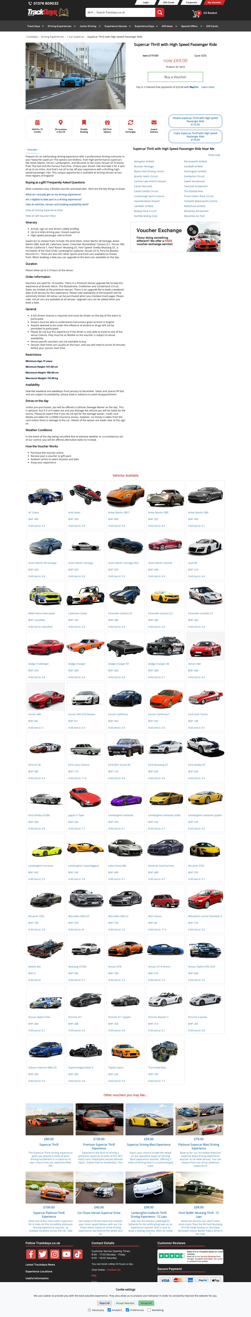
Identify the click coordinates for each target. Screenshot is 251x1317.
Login (146, 2)
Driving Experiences (52, 36)
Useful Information (37, 1278)
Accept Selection (125, 1303)
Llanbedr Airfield (143, 206)
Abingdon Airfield (144, 161)
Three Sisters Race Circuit (198, 196)
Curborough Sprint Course (149, 196)
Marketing (158, 1310)
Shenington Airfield (195, 171)
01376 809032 (46, 3)
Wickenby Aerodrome (196, 211)
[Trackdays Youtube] (66, 1258)
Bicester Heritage (144, 166)
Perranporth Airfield (195, 161)
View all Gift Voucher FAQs (41, 215)
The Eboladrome (193, 191)
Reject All (104, 1303)
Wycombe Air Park (194, 216)
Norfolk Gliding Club (145, 216)
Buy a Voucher (175, 77)
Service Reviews (208, 1256)
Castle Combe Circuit (146, 191)
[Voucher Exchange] (175, 237)
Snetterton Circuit (194, 176)
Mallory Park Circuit (145, 211)
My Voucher (214, 2)
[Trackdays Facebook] (31, 1258)
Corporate (191, 2)
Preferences (137, 1310)
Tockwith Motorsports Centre (200, 201)
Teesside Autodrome (196, 186)
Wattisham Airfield (194, 206)
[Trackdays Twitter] (42, 1258)
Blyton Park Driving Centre (149, 171)
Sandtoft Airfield (193, 166)
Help (94, 1281)
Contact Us (114, 1269)
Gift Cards (168, 2)
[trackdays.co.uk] (48, 16)
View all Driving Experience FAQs (44, 210)
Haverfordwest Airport (146, 201)
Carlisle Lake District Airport (150, 181)
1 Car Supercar (75, 36)
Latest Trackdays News (40, 1264)
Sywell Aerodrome (194, 181)
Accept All (146, 1303)
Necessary (98, 1310)
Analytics (117, 1310)
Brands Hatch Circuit (146, 176)
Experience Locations (39, 1271)
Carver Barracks (143, 186)
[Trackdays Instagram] (54, 1258)
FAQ (94, 1275)
